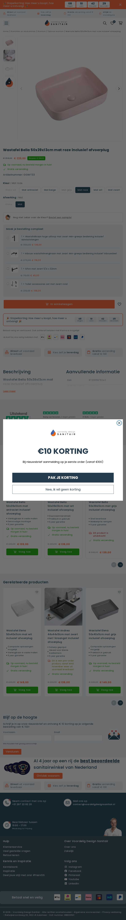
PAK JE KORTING (63, 477)
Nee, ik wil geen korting (63, 489)
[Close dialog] (119, 423)
